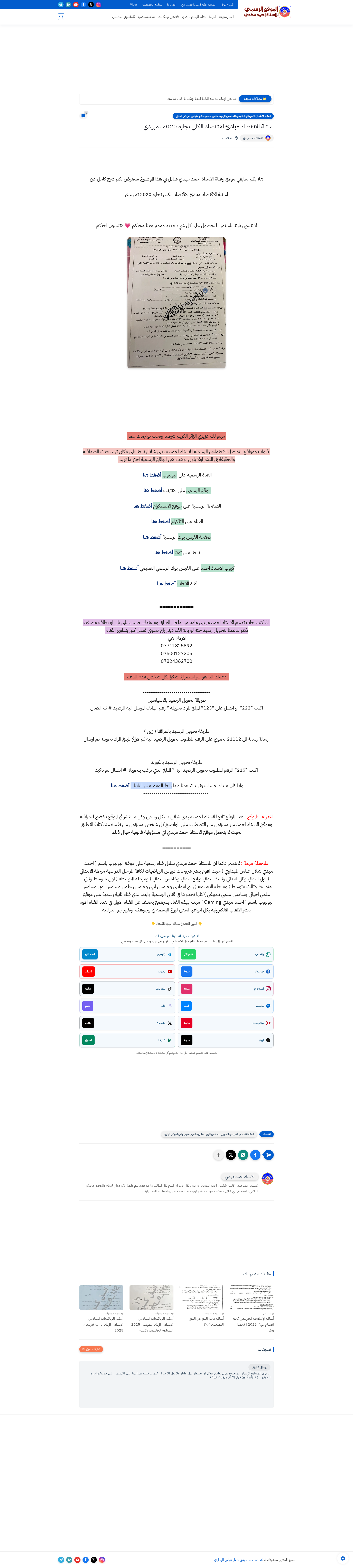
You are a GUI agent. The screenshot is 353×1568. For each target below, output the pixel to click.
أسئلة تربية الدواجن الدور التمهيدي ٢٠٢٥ (206, 1321)
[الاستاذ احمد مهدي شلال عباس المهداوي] (267, 11)
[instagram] (98, 4)
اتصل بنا (171, 4)
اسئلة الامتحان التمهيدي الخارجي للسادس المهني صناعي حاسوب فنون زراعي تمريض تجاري (223, 116)
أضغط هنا (151, 475)
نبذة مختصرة (146, 16)
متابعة (187, 971)
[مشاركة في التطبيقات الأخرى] (218, 1155)
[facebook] (83, 4)
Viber (133, 4)
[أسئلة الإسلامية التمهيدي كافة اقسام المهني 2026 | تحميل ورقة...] (252, 1297)
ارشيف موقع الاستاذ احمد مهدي (198, 4)
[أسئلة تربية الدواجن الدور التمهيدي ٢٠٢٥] (202, 1297)
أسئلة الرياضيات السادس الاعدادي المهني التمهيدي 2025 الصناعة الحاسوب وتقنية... (152, 1324)
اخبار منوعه (226, 16)
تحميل (88, 1040)
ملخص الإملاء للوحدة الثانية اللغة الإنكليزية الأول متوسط (201, 98)
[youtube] (76, 4)
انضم (186, 1006)
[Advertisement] (176, 61)
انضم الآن (188, 954)
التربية (212, 16)
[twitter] (91, 4)
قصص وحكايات (168, 16)
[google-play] (68, 4)
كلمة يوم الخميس (123, 16)
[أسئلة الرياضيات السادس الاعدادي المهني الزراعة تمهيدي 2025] (101, 1297)
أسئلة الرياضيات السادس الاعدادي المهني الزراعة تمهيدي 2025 (103, 1324)
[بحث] (61, 16)
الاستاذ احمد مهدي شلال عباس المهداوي (238, 1559)
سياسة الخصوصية (152, 4)
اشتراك (88, 971)
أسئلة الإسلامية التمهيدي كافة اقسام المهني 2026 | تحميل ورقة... (253, 1324)
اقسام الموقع (227, 4)
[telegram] (61, 4)
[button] (255, 1155)
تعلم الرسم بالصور (194, 16)
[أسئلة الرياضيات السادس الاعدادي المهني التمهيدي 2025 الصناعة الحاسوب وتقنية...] (152, 1297)
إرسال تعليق (259, 1367)
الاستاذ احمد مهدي (253, 138)
